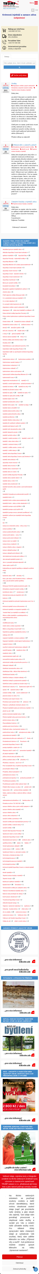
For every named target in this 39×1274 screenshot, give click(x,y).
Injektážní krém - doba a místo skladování (15, 503)
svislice (18, 849)
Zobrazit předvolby (19, 1269)
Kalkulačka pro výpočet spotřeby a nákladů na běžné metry (18, 569)
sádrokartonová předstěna (10, 800)
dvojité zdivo (21, 330)
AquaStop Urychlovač (9, 280)
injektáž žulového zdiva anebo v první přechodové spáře (17, 488)
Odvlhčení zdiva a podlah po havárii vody (15, 683)
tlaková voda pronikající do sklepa (13, 894)
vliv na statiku (7, 912)
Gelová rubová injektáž (9, 337)
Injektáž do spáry (8, 392)
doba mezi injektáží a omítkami (22, 310)
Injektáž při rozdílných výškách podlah (14, 423)
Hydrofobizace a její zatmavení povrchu (14, 346)
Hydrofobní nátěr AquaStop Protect (13, 349)
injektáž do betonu (8, 386)
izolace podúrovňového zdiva (11, 532)
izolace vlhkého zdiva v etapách (12, 547)
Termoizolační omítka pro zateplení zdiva (15, 887)
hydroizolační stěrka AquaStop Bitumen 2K (15, 374)
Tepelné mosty (7, 878)
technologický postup (9, 864)
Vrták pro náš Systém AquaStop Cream (14, 918)
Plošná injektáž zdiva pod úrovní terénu (14, 717)
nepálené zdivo (7, 653)
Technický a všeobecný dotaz (11, 855)
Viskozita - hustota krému (10, 909)
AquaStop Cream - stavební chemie (13, 274)
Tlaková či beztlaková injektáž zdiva (13, 891)
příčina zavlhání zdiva (9, 759)
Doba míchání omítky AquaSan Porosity (14, 313)
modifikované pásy (8, 623)
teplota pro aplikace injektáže (11, 881)
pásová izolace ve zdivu (10, 696)
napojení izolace (7, 644)
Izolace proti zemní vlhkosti (11, 538)
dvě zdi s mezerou (8, 330)
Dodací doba (6, 321)
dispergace (6, 310)
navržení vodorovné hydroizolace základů (15, 647)
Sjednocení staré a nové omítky (12, 834)
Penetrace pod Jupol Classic (11, 699)
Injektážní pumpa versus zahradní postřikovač (16, 512)
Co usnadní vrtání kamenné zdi (12, 304)
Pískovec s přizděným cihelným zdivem (14, 705)
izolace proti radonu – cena (11, 535)
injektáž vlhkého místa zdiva (11, 420)
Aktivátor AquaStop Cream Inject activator (15, 252)
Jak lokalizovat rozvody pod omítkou (13, 556)
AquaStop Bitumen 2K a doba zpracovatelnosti (16, 264)
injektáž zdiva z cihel (9, 481)
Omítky (14, 83)
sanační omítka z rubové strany (12, 824)
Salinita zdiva (26, 800)
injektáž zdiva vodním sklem (11, 478)
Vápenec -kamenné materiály (11, 906)
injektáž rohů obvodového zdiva (12, 429)
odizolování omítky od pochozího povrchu (15, 662)
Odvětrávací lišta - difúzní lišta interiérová (15, 671)
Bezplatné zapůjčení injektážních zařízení (15, 289)
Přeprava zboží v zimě (9, 750)
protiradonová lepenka (9, 778)
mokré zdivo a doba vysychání (11, 626)
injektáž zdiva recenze (9, 465)
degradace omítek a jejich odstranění (24, 85)
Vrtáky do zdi (6, 921)
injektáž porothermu (8, 417)
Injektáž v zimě (26, 438)
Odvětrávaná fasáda (9, 674)
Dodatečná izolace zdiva (10, 324)
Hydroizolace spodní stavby (11, 362)
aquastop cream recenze (10, 271)
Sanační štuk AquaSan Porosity (12, 831)
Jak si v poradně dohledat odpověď (13, 562)
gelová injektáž (16, 333)
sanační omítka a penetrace (11, 818)
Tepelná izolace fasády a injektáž (22, 204)
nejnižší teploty (7, 650)
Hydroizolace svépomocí (10, 365)
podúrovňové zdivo (8, 732)
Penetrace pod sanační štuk (11, 702)
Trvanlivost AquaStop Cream (11, 900)
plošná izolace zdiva (9, 720)
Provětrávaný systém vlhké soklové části (14, 784)
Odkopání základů (8, 665)
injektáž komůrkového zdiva (11, 402)
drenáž (5, 327)
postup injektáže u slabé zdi (11, 747)
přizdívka (23, 759)
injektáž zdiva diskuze (9, 459)
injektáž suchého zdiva (9, 435)
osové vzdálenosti (21, 693)
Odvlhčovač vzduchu (9, 686)
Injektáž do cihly (23, 386)
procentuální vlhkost (9, 769)
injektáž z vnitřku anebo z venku (12, 447)
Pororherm (23, 741)
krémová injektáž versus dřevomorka (13, 606)
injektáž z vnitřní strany (9, 450)
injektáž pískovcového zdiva (11, 411)
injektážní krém (7, 497)
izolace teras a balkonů (9, 544)
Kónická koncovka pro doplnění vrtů (13, 595)
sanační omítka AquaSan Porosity (12, 475)
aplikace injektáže (8, 255)
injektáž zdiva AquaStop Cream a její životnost (16, 456)
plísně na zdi (25, 149)
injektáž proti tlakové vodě (10, 426)
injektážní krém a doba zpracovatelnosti (14, 500)
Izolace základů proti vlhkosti (11, 553)
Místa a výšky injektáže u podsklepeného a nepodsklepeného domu (15, 616)
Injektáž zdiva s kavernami (10, 468)
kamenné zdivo (7, 575)
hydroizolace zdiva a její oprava (12, 371)
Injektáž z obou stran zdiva (10, 441)
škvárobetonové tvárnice (10, 840)
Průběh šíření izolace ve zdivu (11, 787)
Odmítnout (19, 1263)
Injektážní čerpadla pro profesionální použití (15, 494)
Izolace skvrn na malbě (9, 541)
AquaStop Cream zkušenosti (11, 277)
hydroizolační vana (8, 377)
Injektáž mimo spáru (9, 405)
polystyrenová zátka (25, 732)
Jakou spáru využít (8, 565)
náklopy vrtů (6, 635)
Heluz (22, 337)
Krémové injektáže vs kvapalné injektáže (15, 609)
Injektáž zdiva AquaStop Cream (12, 453)
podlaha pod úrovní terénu (10, 726)
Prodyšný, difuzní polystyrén (11, 772)
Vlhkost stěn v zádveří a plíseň (24, 145)
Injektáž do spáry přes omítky (11, 396)
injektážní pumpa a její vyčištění (12, 506)
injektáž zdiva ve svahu (9, 472)
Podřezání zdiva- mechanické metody (14, 729)
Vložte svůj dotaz (20, 75)
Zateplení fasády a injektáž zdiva (24, 202)
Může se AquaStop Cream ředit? (12, 629)
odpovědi (6, 85)
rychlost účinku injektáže (21, 790)
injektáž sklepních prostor (10, 432)
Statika (26, 843)
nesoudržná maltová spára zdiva (12, 659)
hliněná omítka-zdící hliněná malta (13, 340)
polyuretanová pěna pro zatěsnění (13, 738)
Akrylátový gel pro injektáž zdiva (12, 249)
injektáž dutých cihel (9, 399)
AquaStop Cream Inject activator (12, 267)
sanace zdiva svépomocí (10, 815)
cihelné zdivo (7, 292)
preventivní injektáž (25, 750)
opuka (4, 689)
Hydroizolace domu (8, 359)
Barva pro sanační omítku (10, 283)
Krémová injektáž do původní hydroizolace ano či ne (18, 601)
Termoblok (18, 884)
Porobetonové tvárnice (9, 741)
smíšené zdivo (26, 840)
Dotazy (6, 56)
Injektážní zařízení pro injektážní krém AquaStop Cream (17, 516)
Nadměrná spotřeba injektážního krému (14, 632)
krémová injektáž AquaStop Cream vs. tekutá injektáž (18, 867)
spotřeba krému (7, 843)
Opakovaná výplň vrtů (25, 686)
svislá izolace (7, 849)
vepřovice (27, 906)
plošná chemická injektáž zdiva (12, 714)
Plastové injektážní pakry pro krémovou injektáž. (17, 708)
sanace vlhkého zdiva (9, 812)
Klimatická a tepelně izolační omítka (23, 147)
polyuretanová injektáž (9, 735)
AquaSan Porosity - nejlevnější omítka (14, 258)
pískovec (25, 702)
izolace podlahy (7, 529)
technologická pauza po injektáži (12, 861)
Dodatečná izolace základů (22, 321)
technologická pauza (9, 858)
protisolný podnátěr (26, 778)
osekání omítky (7, 693)
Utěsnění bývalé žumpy (9, 903)
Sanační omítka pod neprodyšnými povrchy (15, 821)
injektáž (23, 380)
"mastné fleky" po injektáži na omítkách (14, 612)
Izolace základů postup (9, 550)
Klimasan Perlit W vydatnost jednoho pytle (15, 586)
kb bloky (19, 575)
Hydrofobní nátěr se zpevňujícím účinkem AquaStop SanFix (18, 353)
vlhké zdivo (25, 909)
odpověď (6, 146)
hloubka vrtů (6, 343)
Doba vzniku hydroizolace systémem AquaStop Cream (19, 316)
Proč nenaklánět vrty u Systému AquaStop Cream (17, 766)
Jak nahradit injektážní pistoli (11, 559)
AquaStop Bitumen (8, 261)
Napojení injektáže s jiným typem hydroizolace (16, 641)
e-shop (5, 333)
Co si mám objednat (9, 301)
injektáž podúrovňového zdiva (11, 414)
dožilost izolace (25, 324)
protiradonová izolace (9, 775)
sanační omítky (7, 828)
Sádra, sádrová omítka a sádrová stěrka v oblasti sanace (17, 794)
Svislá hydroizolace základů (11, 846)
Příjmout (20, 1257)
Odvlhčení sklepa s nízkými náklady (13, 677)
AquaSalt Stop (22, 255)
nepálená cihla (20, 650)
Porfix (28, 738)
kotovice (5, 598)
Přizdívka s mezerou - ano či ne (12, 762)
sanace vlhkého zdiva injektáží (12, 809)
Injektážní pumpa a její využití (11, 509)
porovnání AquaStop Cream (11, 744)
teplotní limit (6, 884)
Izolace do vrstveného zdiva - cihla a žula (15, 526)
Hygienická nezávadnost (10, 380)
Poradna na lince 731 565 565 (12, 803)
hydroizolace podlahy (24, 359)
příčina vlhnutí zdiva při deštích (12, 756)
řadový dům (6, 790)
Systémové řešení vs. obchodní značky (14, 852)
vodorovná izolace (21, 912)
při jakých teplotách (8, 753)
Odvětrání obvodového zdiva (11, 668)
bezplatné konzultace (9, 286)
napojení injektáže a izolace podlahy (13, 638)
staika (18, 843)
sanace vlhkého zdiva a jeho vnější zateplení (16, 806)
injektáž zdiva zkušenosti (10, 484)
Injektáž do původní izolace (11, 389)
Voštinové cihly (22, 915)
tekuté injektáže (7, 872)
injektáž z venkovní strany (10, 444)
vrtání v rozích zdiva (20, 921)
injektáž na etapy (24, 405)
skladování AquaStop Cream (11, 837)
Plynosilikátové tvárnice (10, 723)
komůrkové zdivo (8, 592)
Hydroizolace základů (9, 368)
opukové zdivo (15, 689)
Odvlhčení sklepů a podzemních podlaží (14, 680)
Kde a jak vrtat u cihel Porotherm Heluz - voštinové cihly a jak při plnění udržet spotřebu (17, 580)
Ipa (4, 523)
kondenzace (20, 592)
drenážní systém (16, 327)
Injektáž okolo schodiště (10, 408)
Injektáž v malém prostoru (10, 438)
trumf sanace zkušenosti (10, 897)
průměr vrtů (27, 787)
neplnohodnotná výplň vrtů (10, 656)
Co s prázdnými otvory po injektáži (13, 298)
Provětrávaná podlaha (9, 781)
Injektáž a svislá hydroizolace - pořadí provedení (17, 383)
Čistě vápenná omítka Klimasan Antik (13, 295)
